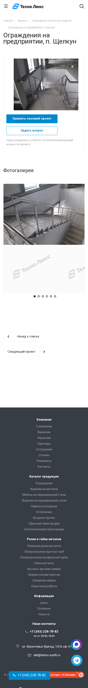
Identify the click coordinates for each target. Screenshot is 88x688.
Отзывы (44, 455)
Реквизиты (44, 461)
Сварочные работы (44, 586)
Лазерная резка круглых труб (44, 551)
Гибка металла (44, 563)
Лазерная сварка (44, 580)
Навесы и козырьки (44, 506)
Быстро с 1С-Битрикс (63, 674)
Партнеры (44, 443)
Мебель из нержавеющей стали (44, 494)
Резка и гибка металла (44, 539)
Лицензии (44, 437)
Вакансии (44, 432)
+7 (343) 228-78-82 (44, 631)
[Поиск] (82, 7)
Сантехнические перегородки (44, 529)
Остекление (44, 512)
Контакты (44, 466)
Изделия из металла (44, 489)
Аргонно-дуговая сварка (44, 569)
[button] (29, 675)
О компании (44, 426)
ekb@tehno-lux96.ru (47, 655)
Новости (44, 614)
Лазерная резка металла (44, 546)
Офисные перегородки (44, 523)
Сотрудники (44, 449)
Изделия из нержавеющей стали (44, 500)
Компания (44, 419)
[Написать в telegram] (76, 660)
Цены (44, 602)
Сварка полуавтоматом (44, 574)
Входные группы (44, 517)
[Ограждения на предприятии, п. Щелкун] (48, 84)
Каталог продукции (44, 476)
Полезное (44, 608)
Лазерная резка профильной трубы (44, 557)
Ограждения (44, 483)
